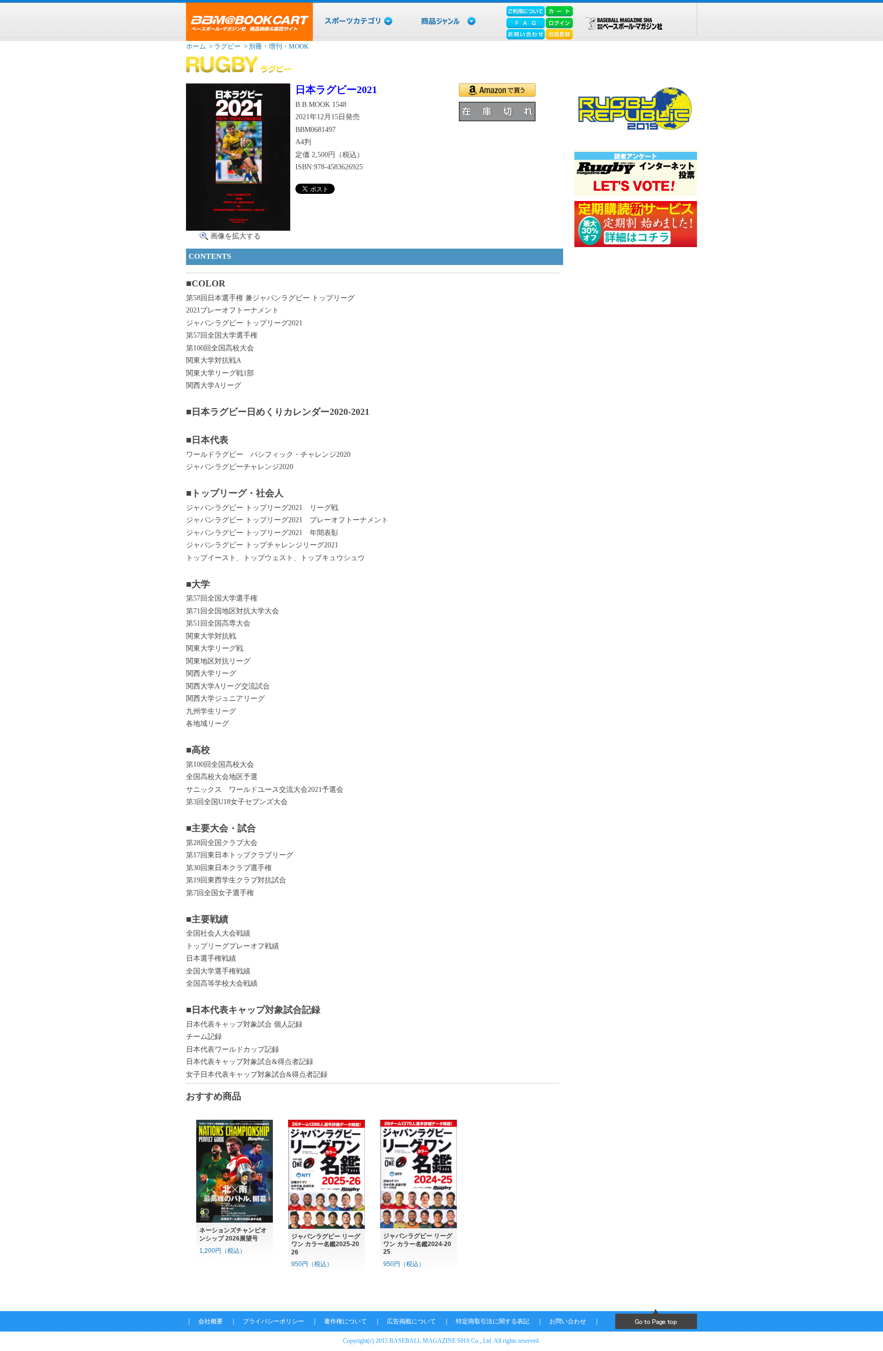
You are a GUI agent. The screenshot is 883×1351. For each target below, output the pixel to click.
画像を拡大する (236, 236)
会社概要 (210, 1321)
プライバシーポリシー (273, 1321)
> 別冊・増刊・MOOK (275, 46)
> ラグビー (224, 46)
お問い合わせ (567, 1321)
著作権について (345, 1321)
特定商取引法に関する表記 (492, 1321)
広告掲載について (411, 1321)
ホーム (196, 46)
